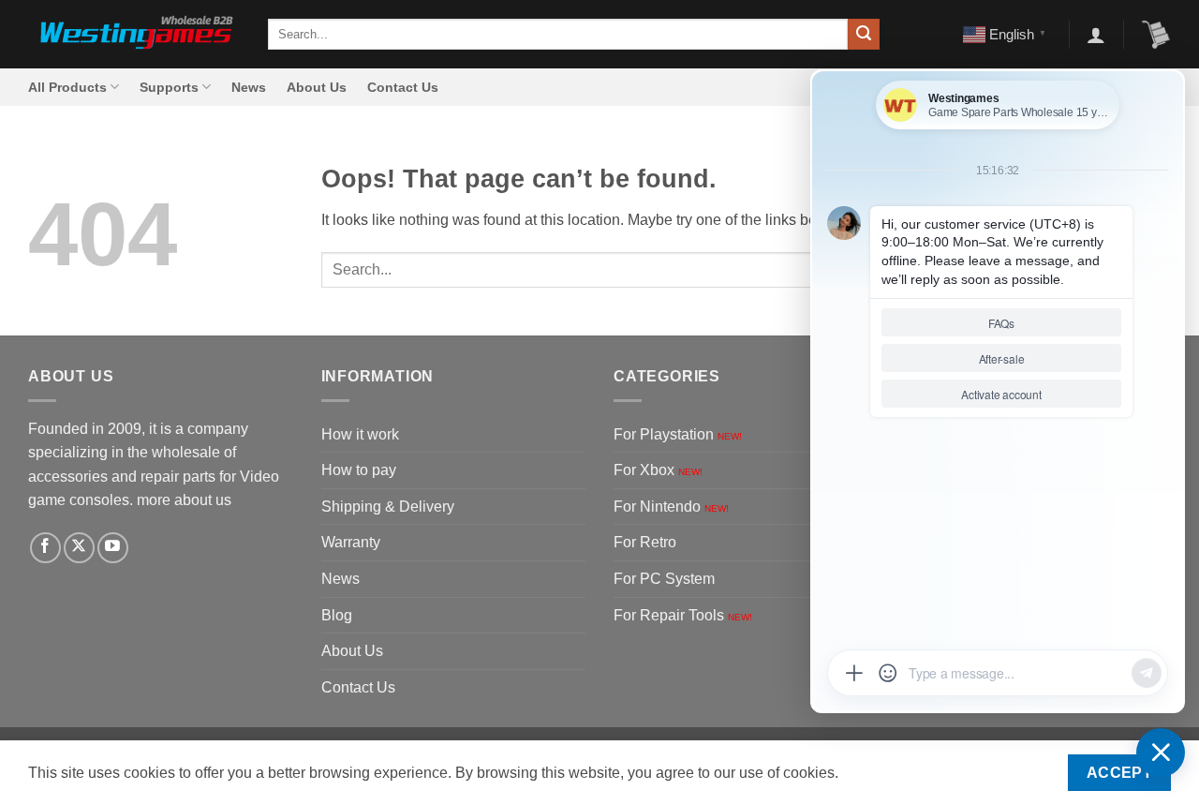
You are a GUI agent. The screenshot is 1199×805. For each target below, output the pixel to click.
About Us (317, 87)
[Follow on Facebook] (45, 547)
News (248, 87)
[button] (1096, 34)
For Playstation (678, 434)
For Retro (645, 542)
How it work (360, 434)
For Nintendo (671, 506)
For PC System (664, 579)
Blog (336, 615)
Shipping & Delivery (387, 506)
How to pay (358, 470)
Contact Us (402, 87)
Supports (169, 87)
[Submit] (864, 35)
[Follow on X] (79, 547)
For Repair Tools (683, 615)
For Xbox (658, 470)
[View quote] (1156, 34)
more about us (184, 500)
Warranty (350, 542)
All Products (67, 87)
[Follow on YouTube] (112, 547)
